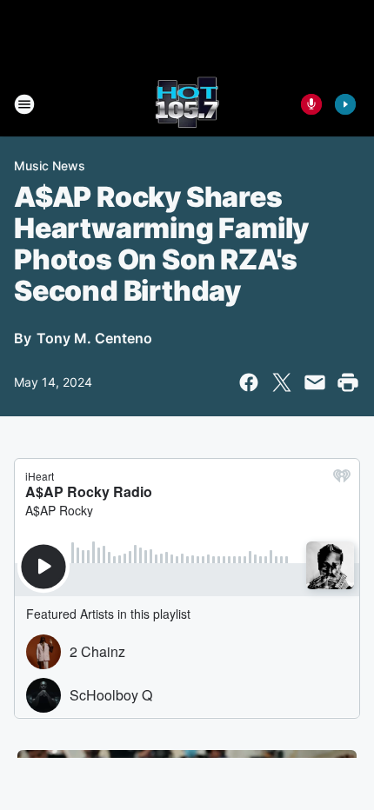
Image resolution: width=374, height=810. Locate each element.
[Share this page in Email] (315, 382)
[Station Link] (187, 104)
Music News (49, 165)
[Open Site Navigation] (24, 104)
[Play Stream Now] (345, 104)
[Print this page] (348, 382)
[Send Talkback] (311, 104)
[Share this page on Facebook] (249, 382)
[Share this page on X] (282, 382)
